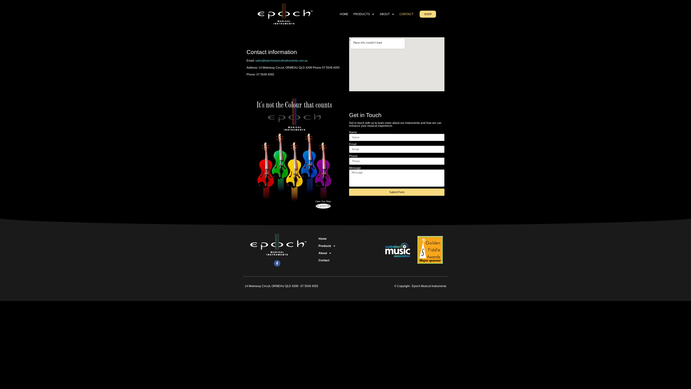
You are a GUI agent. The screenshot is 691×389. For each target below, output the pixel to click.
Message (355, 168)
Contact (406, 14)
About (385, 14)
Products (361, 14)
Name (353, 132)
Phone (353, 156)
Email (352, 144)
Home (344, 14)
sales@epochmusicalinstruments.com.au (281, 60)
